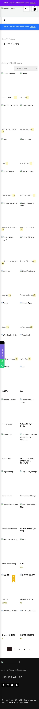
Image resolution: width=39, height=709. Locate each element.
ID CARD (5, 599)
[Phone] (2, 365)
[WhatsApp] (2, 361)
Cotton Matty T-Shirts (26, 425)
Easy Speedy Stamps (28, 496)
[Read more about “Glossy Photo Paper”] (10, 525)
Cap (21, 391)
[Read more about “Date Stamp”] (10, 455)
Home (4, 39)
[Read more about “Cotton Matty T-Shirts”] (28, 420)
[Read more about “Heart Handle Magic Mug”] (28, 525)
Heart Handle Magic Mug (28, 529)
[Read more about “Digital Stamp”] (10, 492)
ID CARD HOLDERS (8, 635)
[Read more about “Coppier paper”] (10, 420)
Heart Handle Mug (9, 563)
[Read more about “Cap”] (28, 387)
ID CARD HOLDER (26, 599)
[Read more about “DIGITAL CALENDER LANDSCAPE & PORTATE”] (28, 455)
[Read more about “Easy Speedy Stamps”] (28, 492)
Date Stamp (6, 459)
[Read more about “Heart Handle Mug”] (10, 560)
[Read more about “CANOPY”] (10, 387)
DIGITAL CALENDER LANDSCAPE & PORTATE (27, 461)
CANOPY (5, 391)
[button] (28, 560)
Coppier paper (7, 424)
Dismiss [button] (33, 3)
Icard (22, 563)
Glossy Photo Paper (9, 528)
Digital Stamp (7, 496)
